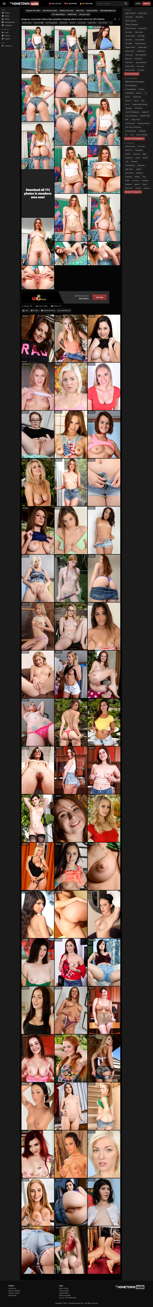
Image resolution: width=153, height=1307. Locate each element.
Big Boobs (63, 23)
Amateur (147, 188)
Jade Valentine (141, 62)
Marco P (139, 93)
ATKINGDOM (129, 93)
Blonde (72, 23)
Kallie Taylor (142, 13)
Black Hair (129, 188)
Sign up (146, 4)
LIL (146, 93)
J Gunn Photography (132, 112)
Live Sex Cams (84, 14)
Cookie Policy (64, 1293)
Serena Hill (142, 28)
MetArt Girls (72, 14)
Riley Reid (139, 17)
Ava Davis (128, 32)
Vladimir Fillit (145, 116)
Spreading (138, 150)
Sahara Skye (27, 23)
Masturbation (130, 165)
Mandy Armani (140, 44)
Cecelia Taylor (130, 36)
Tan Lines (135, 181)
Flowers (141, 89)
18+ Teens (141, 146)
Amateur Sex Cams (66, 11)
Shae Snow (139, 32)
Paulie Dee (137, 97)
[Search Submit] (126, 3)
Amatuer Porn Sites (33, 11)
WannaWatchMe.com (107, 11)
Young (144, 184)
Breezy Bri (138, 59)
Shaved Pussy (130, 146)
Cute (126, 162)
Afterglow (142, 131)
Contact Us (12, 1288)
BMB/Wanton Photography (134, 82)
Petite (127, 181)
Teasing (138, 188)
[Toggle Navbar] (4, 3)
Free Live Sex (56, 4)
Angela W (145, 112)
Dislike (35, 311)
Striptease (129, 158)
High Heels (92, 23)
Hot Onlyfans (86, 3)
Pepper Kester (130, 47)
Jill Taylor (141, 70)
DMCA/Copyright (65, 1295)
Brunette (134, 162)
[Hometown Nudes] (24, 3)
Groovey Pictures (144, 123)
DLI (126, 135)
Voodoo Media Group (139, 104)
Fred (142, 101)
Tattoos (137, 177)
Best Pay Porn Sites (50, 11)
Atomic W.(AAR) (141, 135)
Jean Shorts (103, 23)
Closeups (136, 154)
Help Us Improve (14, 1291)
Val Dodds (128, 44)
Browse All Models (131, 74)
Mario (136, 101)
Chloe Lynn (129, 55)
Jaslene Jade (129, 51)
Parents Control (13, 1293)
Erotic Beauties (92, 11)
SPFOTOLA (138, 108)
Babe (144, 154)
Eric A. (127, 104)
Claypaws (128, 108)
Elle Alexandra (141, 55)
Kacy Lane (140, 66)
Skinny (137, 158)
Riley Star (128, 59)
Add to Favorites (49, 311)
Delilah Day (141, 51)
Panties (127, 154)
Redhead (128, 184)
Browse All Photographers (134, 139)
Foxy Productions (131, 116)
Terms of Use (63, 1288)
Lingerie (139, 169)
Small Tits (128, 150)
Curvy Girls (81, 23)
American (37, 23)
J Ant (132, 135)
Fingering (128, 177)
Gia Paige (141, 36)
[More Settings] (119, 19)
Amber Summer (130, 21)
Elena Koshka (130, 70)
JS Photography (130, 89)
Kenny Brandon (130, 131)
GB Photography (51, 23)
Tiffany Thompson (131, 25)
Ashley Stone (135, 120)
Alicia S (127, 97)
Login (138, 4)
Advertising (12, 1295)
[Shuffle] (114, 19)
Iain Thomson (130, 123)
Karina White (139, 40)
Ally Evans (128, 40)
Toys (144, 177)
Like (26, 311)
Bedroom (139, 173)
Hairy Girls (80, 11)
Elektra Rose (142, 47)
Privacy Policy (64, 1291)
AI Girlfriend (70, 3)
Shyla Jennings (130, 28)
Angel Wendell (130, 13)
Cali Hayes (129, 17)
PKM (126, 120)
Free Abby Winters (58, 14)
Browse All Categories (133, 192)
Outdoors (145, 181)
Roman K (128, 101)
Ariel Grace (129, 62)
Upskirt (136, 184)
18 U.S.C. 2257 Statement (67, 1298)
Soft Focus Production (133, 127)
